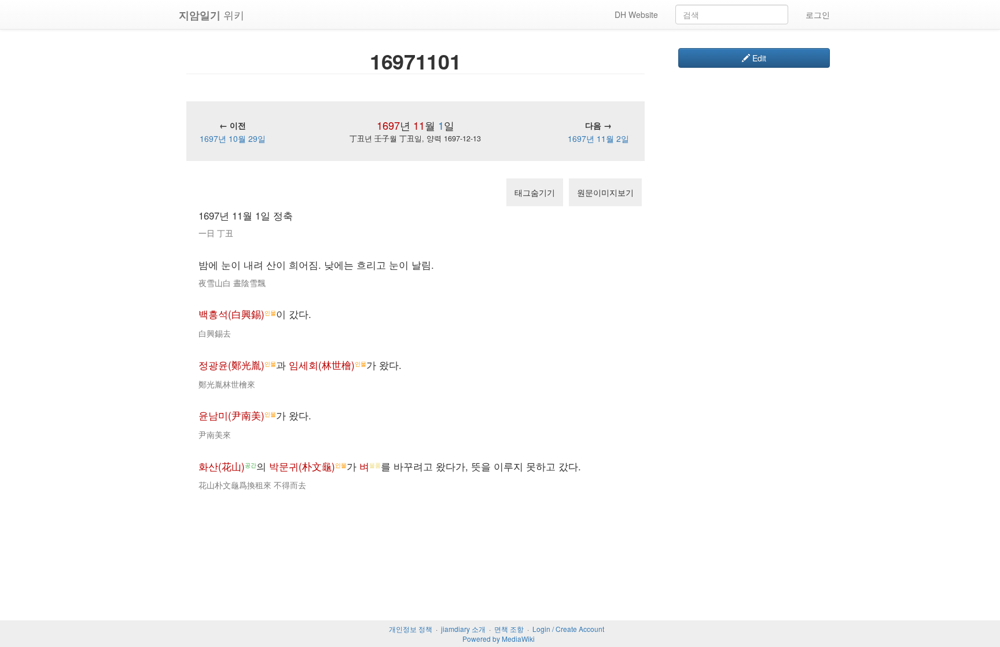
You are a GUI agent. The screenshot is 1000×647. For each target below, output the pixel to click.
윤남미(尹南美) (231, 415)
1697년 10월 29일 (233, 138)
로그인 (818, 14)
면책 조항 (509, 629)
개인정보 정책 (410, 629)
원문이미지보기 (605, 192)
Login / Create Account (568, 629)
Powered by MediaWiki (498, 639)
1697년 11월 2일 (598, 138)
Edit (758, 58)
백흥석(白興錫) (231, 314)
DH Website (636, 14)
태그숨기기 (534, 192)
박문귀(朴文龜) (302, 466)
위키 (211, 15)
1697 (388, 125)
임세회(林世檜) (322, 365)
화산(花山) (221, 466)
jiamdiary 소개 (463, 629)
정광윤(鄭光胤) (231, 365)
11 (419, 125)
